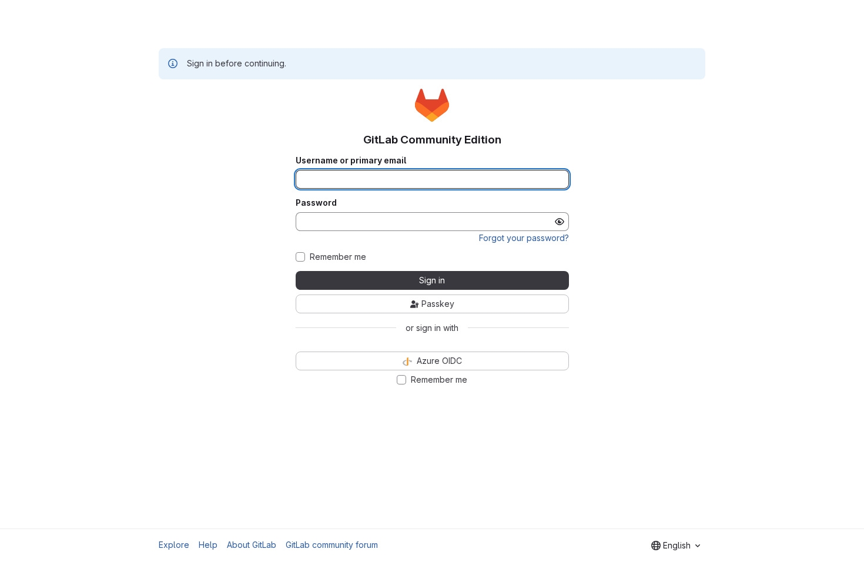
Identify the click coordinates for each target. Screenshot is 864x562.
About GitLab (251, 545)
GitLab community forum (332, 545)
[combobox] (675, 545)
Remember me (338, 257)
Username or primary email (351, 160)
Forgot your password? (524, 238)
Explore (174, 545)
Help (208, 545)
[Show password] (559, 221)
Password (316, 203)
